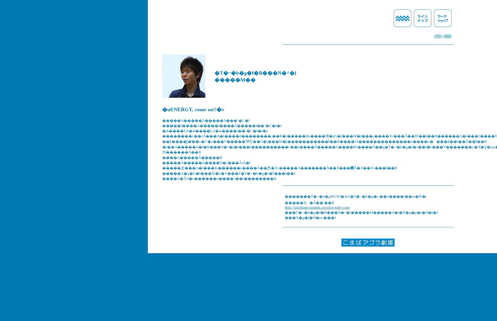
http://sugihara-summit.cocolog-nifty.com (317, 207)
